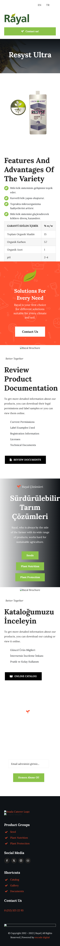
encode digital (42, 937)
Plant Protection (20, 843)
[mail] (28, 860)
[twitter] (14, 860)
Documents (17, 891)
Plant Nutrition (19, 837)
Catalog (14, 879)
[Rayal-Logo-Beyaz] (17, 811)
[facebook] (7, 860)
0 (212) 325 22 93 (13, 910)
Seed (13, 831)
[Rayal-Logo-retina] (17, 14)
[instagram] (21, 860)
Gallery (14, 885)
